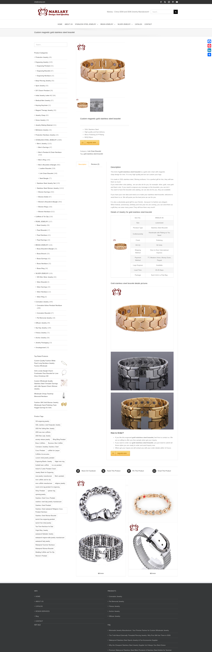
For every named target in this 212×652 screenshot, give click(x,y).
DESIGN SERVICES (42, 611)
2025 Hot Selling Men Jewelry (44, 428)
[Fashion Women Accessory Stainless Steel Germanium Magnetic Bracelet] (153, 504)
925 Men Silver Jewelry (45, 277)
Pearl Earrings (42, 240)
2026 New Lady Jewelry (43, 436)
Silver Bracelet (42, 282)
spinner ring (51, 491)
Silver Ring (40, 297)
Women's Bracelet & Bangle (48, 202)
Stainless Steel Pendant (43, 505)
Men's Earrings (43, 147)
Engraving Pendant (43, 66)
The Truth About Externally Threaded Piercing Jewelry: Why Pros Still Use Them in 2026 (139, 635)
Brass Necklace (42, 263)
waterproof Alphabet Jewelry (44, 534)
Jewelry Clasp (40, 115)
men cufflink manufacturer (43, 483)
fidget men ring (59, 461)
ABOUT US (39, 601)
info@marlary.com (39, 2)
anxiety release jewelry (42, 439)
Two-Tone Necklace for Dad (44, 526)
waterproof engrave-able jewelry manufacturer (49, 537)
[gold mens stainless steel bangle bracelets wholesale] (101, 504)
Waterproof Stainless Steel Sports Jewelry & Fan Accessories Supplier (133, 640)
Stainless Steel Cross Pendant (45, 498)
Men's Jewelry (42, 143)
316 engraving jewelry (42, 421)
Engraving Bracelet (43, 71)
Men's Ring (42, 160)
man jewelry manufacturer (43, 476)
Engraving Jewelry (42, 62)
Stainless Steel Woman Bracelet (45, 515)
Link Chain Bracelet (94, 151)
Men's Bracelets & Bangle (47, 165)
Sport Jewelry (40, 86)
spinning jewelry (40, 494)
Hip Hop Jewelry (41, 328)
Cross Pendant (40, 450)
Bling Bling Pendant (59, 439)
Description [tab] (82, 164)
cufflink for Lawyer (54, 450)
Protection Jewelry (42, 57)
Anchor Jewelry (41, 338)
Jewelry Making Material (44, 125)
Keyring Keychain (42, 105)
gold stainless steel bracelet (93, 154)
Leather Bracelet (45, 168)
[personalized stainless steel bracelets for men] (153, 547)
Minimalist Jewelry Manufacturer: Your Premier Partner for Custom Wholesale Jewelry (139, 630)
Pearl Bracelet (42, 230)
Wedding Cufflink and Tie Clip (44, 552)
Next (123, 70)
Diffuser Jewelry (41, 323)
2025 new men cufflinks (43, 432)
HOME (38, 596)
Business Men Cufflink (55, 443)
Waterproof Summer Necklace (45, 545)
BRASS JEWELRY (42, 245)
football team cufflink (42, 465)
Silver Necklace (42, 292)
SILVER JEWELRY (42, 273)
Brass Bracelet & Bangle (45, 249)
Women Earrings (44, 192)
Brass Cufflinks (40, 443)
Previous (77, 70)
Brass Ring (40, 268)
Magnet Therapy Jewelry (44, 110)
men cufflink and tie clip (43, 480)
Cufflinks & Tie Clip (42, 216)
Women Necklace (44, 211)
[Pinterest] (209, 46)
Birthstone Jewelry (42, 130)
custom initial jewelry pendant (44, 458)
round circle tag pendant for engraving (47, 487)
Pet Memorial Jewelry (44, 318)
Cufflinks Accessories (42, 454)
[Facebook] (209, 41)
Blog (37, 616)
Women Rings (43, 207)
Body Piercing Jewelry (43, 81)
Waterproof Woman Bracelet (44, 548)
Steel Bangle (44, 178)
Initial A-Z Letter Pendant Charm (45, 469)
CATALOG (39, 606)
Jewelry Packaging (42, 343)
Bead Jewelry (41, 225)
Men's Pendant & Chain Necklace (50, 152)
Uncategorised (41, 347)
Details (102, 573)
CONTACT (39, 621)
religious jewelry (60, 483)
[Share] (209, 54)
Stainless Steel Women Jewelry (48, 188)
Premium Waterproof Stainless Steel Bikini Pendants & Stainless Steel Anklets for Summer (140, 650)
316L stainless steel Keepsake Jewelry (47, 425)
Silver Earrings (42, 287)
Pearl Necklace (42, 235)
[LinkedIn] (209, 50)
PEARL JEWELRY (42, 221)
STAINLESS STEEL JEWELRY (46, 140)
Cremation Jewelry (42, 302)
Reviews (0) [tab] (95, 164)
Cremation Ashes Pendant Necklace (49, 305)
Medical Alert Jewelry (43, 100)
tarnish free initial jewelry (43, 523)
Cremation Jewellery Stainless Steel (47, 447)
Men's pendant (59, 476)
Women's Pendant (41, 556)
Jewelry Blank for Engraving (44, 472)
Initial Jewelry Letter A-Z (44, 95)
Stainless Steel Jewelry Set (46, 183)
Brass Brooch (41, 253)
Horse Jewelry (40, 120)
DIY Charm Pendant (43, 90)
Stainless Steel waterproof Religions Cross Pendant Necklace (49, 510)
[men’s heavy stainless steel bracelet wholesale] (101, 547)
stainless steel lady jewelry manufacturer (48, 502)
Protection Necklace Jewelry (45, 135)
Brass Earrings (42, 258)
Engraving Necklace (44, 76)
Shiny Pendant (40, 491)
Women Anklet (43, 197)
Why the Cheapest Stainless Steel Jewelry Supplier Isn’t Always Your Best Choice (137, 645)
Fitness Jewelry (41, 333)
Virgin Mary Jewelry (41, 530)
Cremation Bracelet (43, 313)
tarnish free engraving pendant (45, 519)
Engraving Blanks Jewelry (43, 461)
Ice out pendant (57, 465)
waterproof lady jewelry (42, 541)
